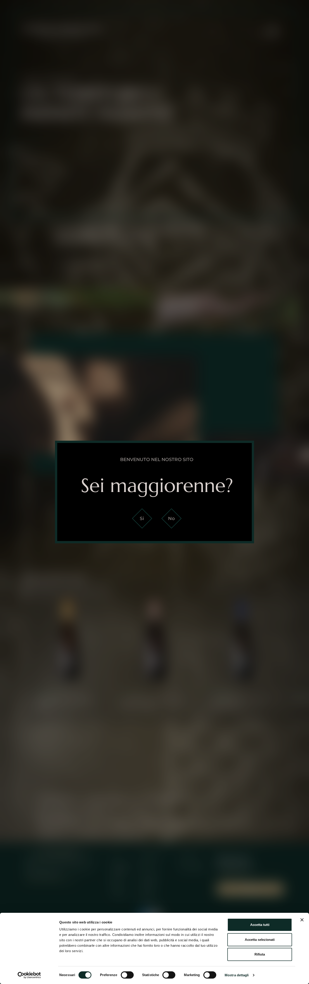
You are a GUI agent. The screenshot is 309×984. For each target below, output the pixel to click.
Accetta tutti (259, 925)
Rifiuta (259, 954)
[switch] (127, 975)
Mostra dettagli (237, 975)
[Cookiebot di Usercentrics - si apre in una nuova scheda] (29, 975)
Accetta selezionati (260, 940)
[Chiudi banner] (302, 919)
